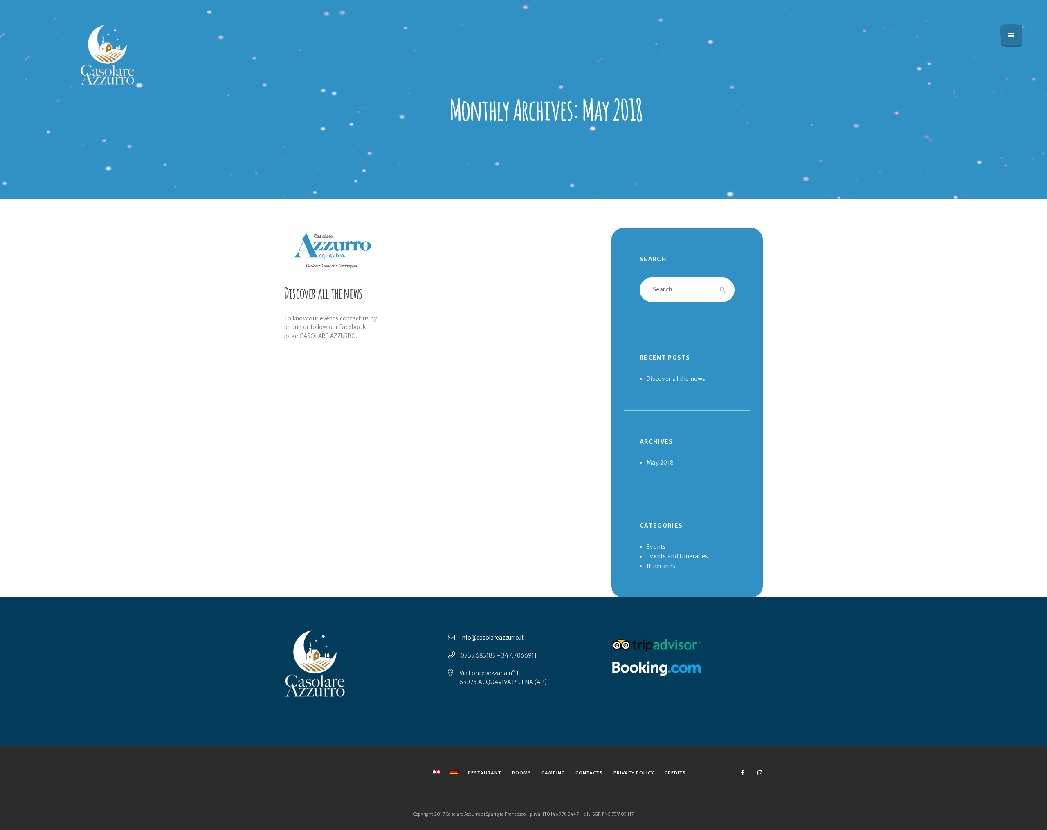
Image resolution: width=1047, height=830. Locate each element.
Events (656, 546)
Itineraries (661, 566)
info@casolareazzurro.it (492, 637)
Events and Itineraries (677, 556)
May (660, 462)
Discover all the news (323, 292)
